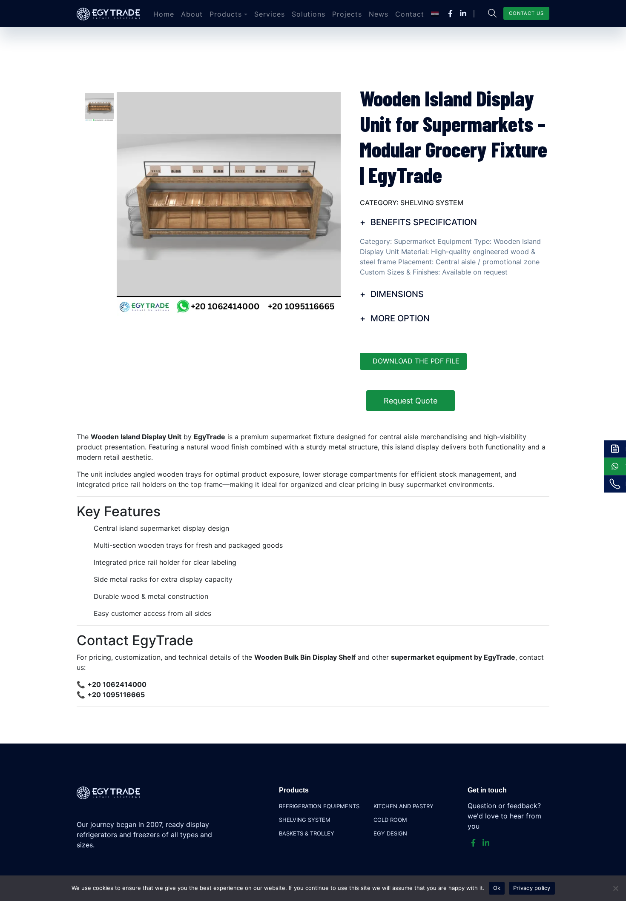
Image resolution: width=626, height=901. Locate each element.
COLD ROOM (390, 819)
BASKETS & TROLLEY (306, 833)
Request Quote (410, 400)
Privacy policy (532, 887)
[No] (615, 888)
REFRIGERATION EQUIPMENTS (319, 806)
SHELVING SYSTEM (304, 819)
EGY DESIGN (390, 833)
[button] (228, 14)
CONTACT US (526, 13)
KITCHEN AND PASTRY (403, 806)
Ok (497, 887)
